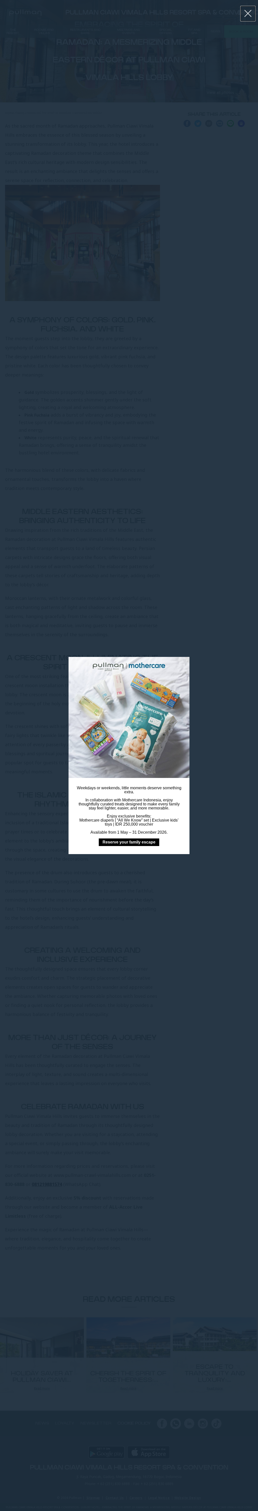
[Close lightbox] (248, 13)
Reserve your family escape (129, 842)
